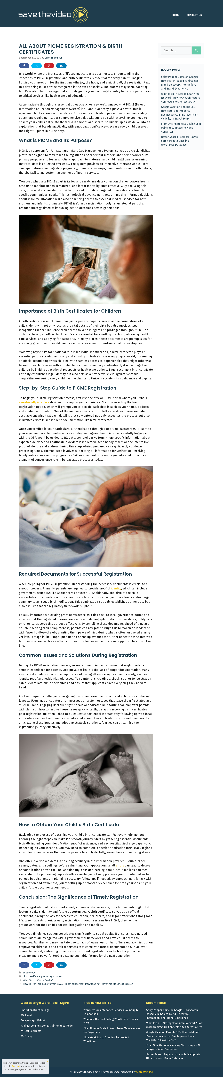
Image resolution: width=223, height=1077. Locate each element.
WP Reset (26, 1015)
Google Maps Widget (33, 1020)
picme (44, 976)
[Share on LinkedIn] (61, 65)
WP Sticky (26, 1036)
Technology (29, 972)
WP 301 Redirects (31, 1030)
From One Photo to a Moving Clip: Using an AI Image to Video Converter (181, 127)
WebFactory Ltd (144, 1071)
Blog (175, 15)
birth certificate (31, 976)
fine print (16, 1066)
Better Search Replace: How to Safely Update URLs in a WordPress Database (179, 140)
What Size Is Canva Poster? (38, 980)
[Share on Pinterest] (49, 65)
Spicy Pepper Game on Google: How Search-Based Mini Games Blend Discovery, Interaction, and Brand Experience (172, 1014)
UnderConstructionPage (35, 1010)
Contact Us (194, 15)
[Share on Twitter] (36, 65)
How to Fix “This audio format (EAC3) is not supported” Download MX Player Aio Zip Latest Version (78, 983)
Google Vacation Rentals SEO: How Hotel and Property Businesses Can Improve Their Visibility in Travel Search (172, 1036)
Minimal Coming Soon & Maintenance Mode (47, 1025)
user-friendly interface (34, 402)
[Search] (196, 50)
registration (55, 976)
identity (116, 588)
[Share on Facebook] (24, 65)
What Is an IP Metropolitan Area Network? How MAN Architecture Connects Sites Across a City (180, 97)
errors (120, 865)
